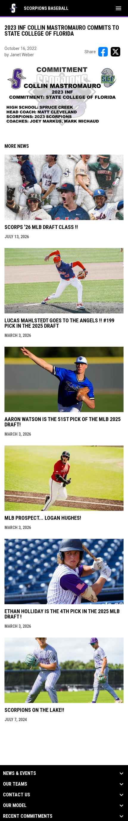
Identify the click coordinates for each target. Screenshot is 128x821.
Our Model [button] (14, 805)
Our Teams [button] (15, 784)
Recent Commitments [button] (27, 816)
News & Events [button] (19, 773)
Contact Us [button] (16, 794)
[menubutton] (118, 8)
